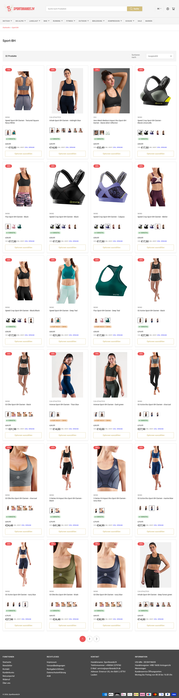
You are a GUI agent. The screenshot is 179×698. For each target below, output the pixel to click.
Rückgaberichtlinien (55, 669)
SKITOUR (6, 21)
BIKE (45, 21)
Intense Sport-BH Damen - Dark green (108, 404)
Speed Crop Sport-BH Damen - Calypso (109, 217)
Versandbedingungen (56, 665)
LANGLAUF (33, 21)
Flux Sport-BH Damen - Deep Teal (106, 311)
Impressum (52, 662)
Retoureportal (9, 676)
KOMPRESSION (114, 21)
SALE (140, 21)
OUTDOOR (82, 21)
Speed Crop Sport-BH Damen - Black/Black (22, 311)
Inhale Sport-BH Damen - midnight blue (65, 120)
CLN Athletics (55, 117)
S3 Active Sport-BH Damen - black (151, 311)
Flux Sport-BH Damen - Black (16, 217)
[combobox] (94, 9)
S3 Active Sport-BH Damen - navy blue (20, 595)
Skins (7, 117)
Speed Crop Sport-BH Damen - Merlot (152, 217)
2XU (94, 117)
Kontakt (6, 669)
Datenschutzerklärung (56, 672)
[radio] (8, 133)
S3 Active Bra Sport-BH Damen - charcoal (154, 404)
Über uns (6, 683)
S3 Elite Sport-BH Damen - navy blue (107, 595)
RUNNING (56, 21)
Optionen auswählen (23, 154)
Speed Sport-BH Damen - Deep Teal (63, 311)
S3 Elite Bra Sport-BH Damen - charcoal (21, 498)
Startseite (6, 28)
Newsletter (7, 665)
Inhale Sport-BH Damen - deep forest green (155, 595)
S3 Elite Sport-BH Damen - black (18, 404)
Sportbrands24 (14, 694)
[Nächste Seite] (96, 639)
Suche (136, 9)
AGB (49, 676)
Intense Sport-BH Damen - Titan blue (64, 404)
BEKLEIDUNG (97, 21)
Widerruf (6, 679)
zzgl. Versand (29, 147)
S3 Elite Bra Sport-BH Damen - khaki (63, 595)
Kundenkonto (8, 672)
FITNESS (69, 21)
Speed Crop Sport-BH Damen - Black (63, 217)
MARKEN (148, 21)
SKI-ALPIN (19, 21)
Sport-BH (15, 28)
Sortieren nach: (136, 56)
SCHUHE (128, 21)
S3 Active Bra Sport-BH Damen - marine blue (155, 498)
